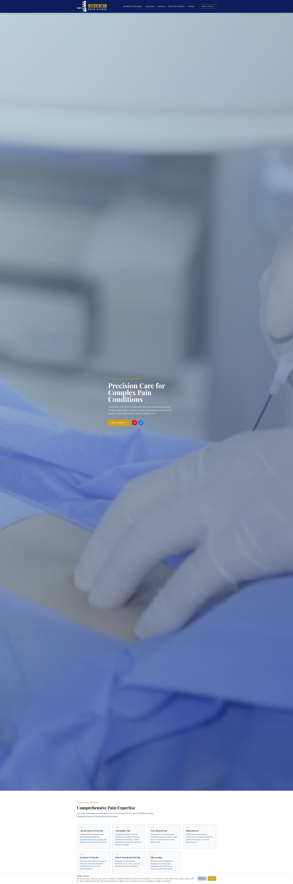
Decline (202, 878)
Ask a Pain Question (176, 6)
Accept (212, 878)
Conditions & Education (132, 6)
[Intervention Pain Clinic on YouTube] (134, 422)
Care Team (150, 6)
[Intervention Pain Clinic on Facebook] (141, 422)
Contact (191, 6)
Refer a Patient (208, 6)
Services (161, 6)
